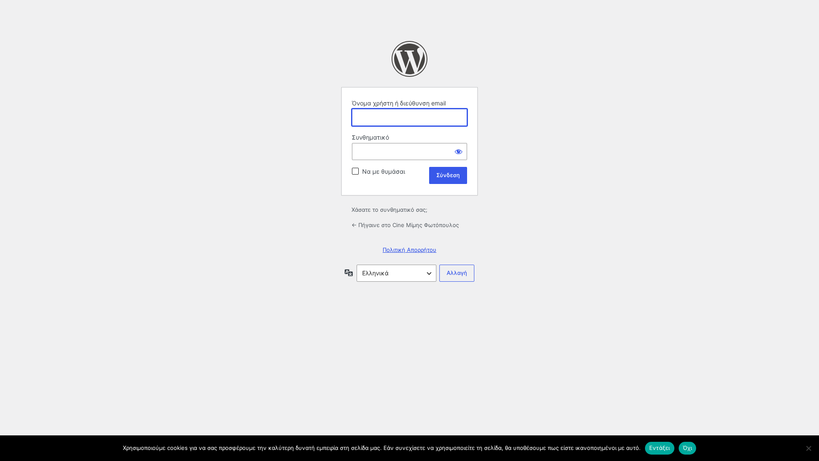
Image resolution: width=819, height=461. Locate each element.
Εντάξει (659, 447)
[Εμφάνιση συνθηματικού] (458, 151)
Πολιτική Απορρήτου (409, 249)
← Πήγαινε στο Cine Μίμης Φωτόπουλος (405, 225)
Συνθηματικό (370, 137)
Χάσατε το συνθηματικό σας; (389, 209)
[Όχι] (808, 448)
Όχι (687, 447)
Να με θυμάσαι (383, 171)
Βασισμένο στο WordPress (409, 59)
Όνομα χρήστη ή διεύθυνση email (399, 103)
